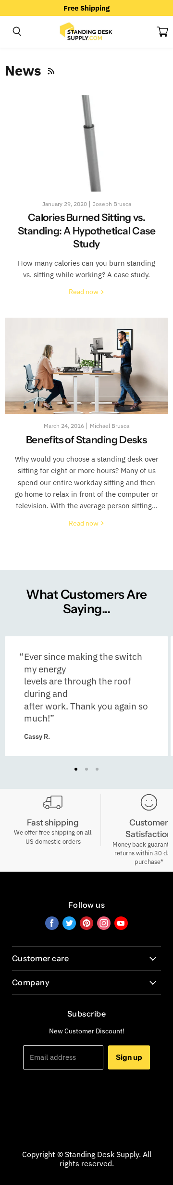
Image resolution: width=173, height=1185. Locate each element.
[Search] (17, 32)
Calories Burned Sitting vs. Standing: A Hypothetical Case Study (87, 230)
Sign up (129, 1057)
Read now (84, 291)
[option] (86, 8)
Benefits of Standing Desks (86, 440)
